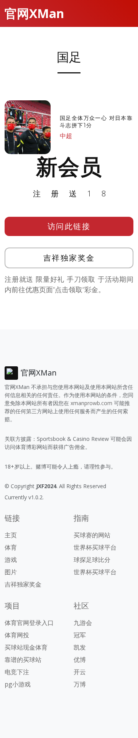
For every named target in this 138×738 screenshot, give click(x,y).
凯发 (80, 647)
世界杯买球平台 (95, 547)
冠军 (80, 635)
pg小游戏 (18, 684)
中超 (66, 135)
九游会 (83, 622)
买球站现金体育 (26, 647)
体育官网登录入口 (29, 622)
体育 (11, 547)
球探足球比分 (92, 559)
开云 (80, 672)
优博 (80, 659)
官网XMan (34, 13)
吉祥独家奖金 (69, 258)
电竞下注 (17, 672)
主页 (11, 535)
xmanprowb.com (91, 403)
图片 (11, 572)
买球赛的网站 (92, 535)
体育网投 (17, 635)
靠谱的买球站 (23, 659)
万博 (80, 684)
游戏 (11, 559)
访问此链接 (69, 226)
